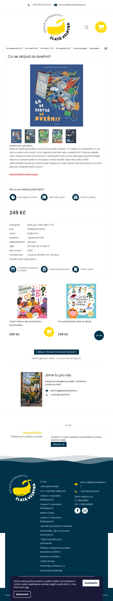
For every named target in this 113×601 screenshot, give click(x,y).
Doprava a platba (50, 556)
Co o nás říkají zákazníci (53, 491)
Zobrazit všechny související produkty (56, 352)
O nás (43, 481)
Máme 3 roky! (47, 512)
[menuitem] (14, 48)
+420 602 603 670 (60, 394)
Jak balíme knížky (49, 486)
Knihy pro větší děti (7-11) (40, 224)
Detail (99, 335)
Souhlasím (91, 583)
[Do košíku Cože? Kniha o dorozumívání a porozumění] (49, 331)
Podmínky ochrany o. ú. (52, 565)
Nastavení (22, 594)
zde (27, 587)
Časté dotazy (47, 561)
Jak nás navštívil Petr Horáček (56, 526)
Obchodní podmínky (51, 570)
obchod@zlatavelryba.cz (64, 390)
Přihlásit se (58, 444)
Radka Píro (33, 233)
